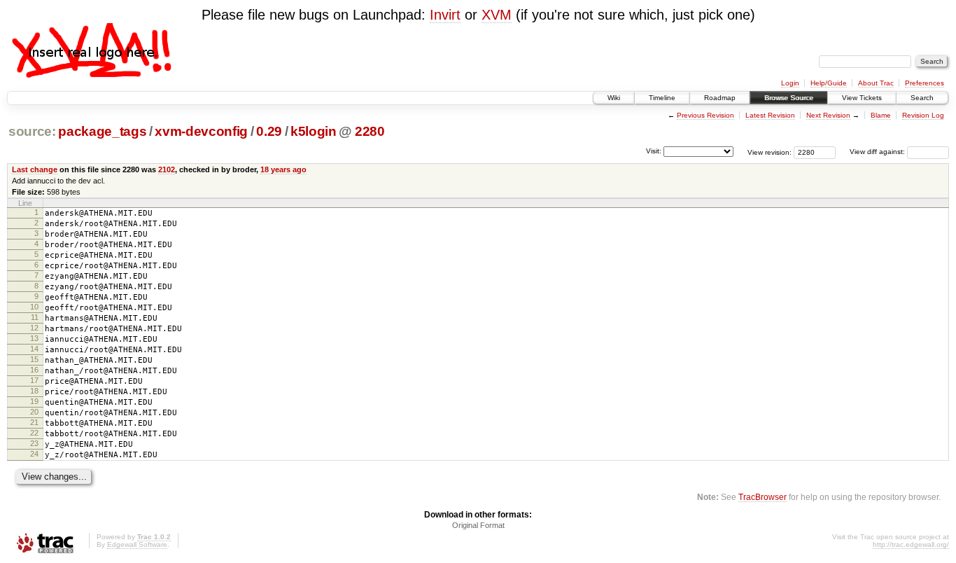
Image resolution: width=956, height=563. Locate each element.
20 (34, 412)
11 (34, 317)
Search (922, 98)
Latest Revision (770, 115)
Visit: (653, 151)
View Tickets (862, 98)
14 (34, 349)
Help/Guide (828, 83)
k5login (313, 131)
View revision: (769, 151)
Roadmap (720, 98)
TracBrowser (762, 496)
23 (34, 443)
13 (34, 338)
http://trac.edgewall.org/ (911, 544)
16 (34, 370)
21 (34, 422)
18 (34, 391)
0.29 (269, 131)
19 (34, 401)
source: (32, 131)
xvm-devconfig (201, 131)
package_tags (102, 131)
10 (34, 307)
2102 (166, 169)
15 (34, 359)
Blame (881, 115)
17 (34, 380)
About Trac (876, 83)
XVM (496, 14)
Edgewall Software (137, 544)
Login (790, 83)
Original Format (478, 525)
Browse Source (788, 98)
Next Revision (828, 115)
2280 (370, 131)
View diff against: (878, 151)
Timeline (662, 98)
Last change (34, 169)
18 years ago (283, 169)
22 (34, 433)
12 (34, 328)
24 (34, 454)
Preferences (924, 83)
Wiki (613, 98)
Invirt (445, 14)
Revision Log (923, 115)
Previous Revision (705, 115)
